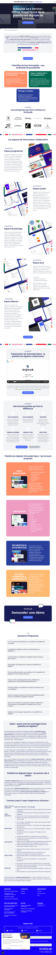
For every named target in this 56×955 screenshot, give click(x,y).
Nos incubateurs (10, 903)
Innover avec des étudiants (11, 899)
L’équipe (23, 893)
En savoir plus (38, 1)
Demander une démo (28, 22)
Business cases (41, 893)
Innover (7, 889)
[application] (28, 371)
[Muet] (45, 381)
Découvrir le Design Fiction (11, 891)
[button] (28, 371)
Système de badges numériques (26, 906)
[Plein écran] (47, 381)
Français (40, 905)
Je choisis (8, 948)
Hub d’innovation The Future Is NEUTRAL (9, 912)
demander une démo (28, 392)
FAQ (38, 895)
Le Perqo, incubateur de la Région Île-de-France (11, 906)
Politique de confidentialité (28, 908)
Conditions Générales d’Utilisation (26, 911)
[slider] (27, 381)
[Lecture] (8, 381)
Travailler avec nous (21, 447)
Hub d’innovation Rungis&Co (8, 909)
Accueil (6, 30)
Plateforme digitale (9, 896)
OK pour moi (23, 948)
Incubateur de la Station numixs (10, 915)
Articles (39, 891)
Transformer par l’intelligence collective (10, 894)
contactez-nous (28, 617)
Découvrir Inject (28, 58)
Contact (23, 891)
